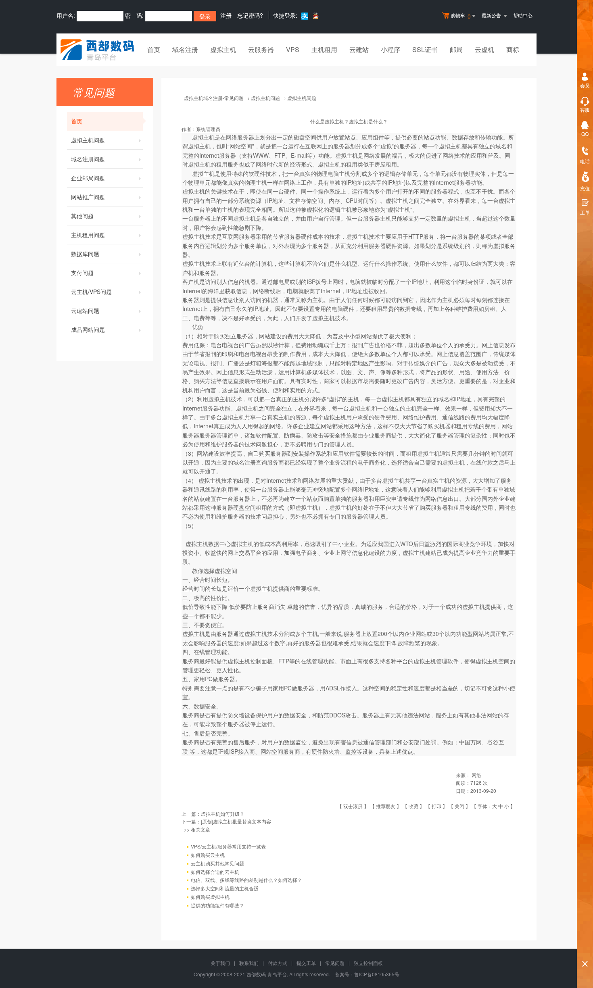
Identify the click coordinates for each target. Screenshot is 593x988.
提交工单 (306, 962)
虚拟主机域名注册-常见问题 (214, 97)
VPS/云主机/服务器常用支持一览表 (228, 846)
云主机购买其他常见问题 (217, 863)
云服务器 (261, 49)
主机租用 (324, 49)
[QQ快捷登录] (315, 15)
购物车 (461, 16)
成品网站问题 (88, 329)
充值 (585, 188)
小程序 (390, 49)
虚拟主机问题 (88, 140)
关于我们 (220, 962)
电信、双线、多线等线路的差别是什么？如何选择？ (246, 879)
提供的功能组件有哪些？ (217, 905)
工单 (585, 212)
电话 (585, 161)
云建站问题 (85, 310)
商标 (512, 49)
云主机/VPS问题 (91, 292)
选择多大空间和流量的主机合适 (225, 888)
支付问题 (82, 273)
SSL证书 (425, 49)
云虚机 (484, 49)
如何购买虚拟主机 (210, 896)
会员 (585, 85)
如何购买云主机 (208, 854)
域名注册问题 (88, 159)
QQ (585, 133)
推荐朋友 (385, 805)
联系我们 (249, 962)
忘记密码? (250, 15)
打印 (436, 805)
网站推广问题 (88, 197)
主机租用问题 (88, 235)
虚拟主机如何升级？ (222, 813)
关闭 (459, 805)
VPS (292, 49)
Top (585, 949)
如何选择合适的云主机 (215, 871)
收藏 (413, 805)
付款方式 (277, 962)
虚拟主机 (223, 49)
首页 (153, 49)
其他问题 (82, 216)
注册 (226, 15)
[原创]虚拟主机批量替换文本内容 (236, 821)
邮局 (456, 49)
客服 (585, 109)
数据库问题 (85, 254)
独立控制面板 (368, 962)
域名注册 (185, 49)
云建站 (359, 49)
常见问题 (335, 962)
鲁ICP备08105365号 (376, 974)
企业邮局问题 (88, 178)
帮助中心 (522, 15)
